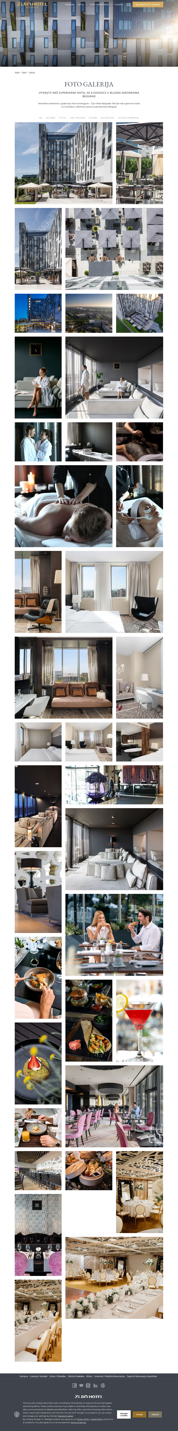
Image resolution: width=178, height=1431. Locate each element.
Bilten (89, 1376)
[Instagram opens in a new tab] (88, 1385)
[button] (63, 163)
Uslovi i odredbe (57, 1376)
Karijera (24, 1376)
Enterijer (93, 118)
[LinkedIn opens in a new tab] (95, 1385)
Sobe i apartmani (77, 118)
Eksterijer (50, 118)
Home (17, 72)
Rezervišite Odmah (148, 4)
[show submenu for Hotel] (87, 4)
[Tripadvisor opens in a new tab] (81, 1385)
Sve (40, 118)
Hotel (24, 72)
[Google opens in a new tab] (103, 1385)
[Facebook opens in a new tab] (74, 1385)
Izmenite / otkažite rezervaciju (109, 1376)
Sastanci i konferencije (128, 118)
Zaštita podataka (76, 1376)
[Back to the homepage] (32, 5)
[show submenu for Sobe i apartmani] (112, 4)
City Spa (62, 118)
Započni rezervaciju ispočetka (142, 1376)
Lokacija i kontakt (38, 1376)
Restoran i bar (107, 118)
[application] (89, 1414)
